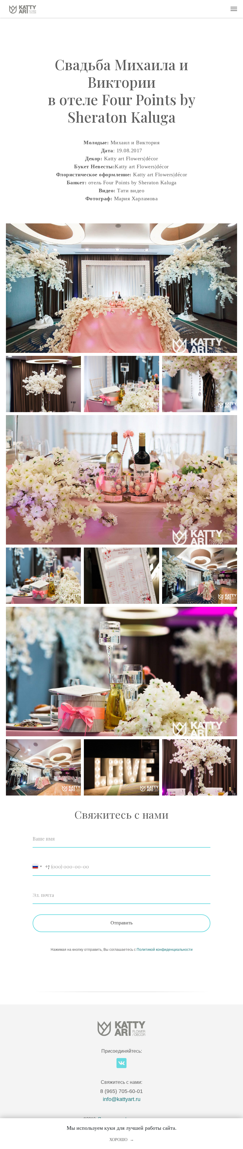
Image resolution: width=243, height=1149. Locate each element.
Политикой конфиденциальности (165, 950)
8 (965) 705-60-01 (121, 1091)
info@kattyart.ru (121, 1099)
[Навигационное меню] (234, 9)
